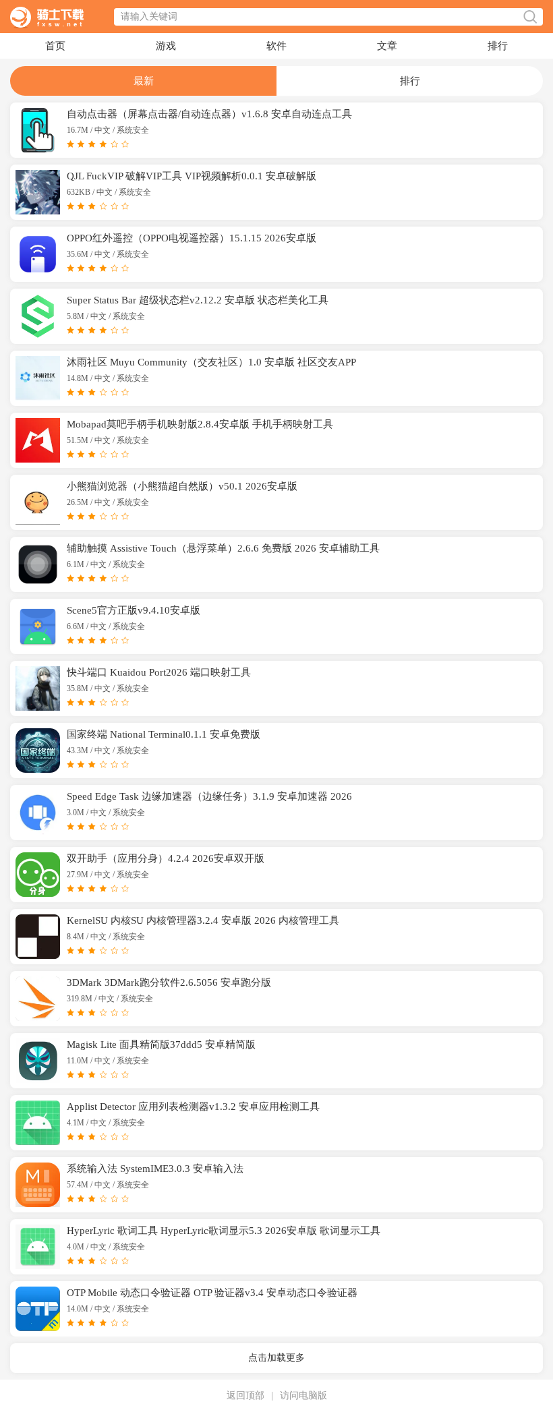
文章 (387, 45)
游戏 (166, 45)
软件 (276, 45)
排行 (498, 45)
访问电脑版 (303, 1395)
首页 (55, 45)
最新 (144, 81)
